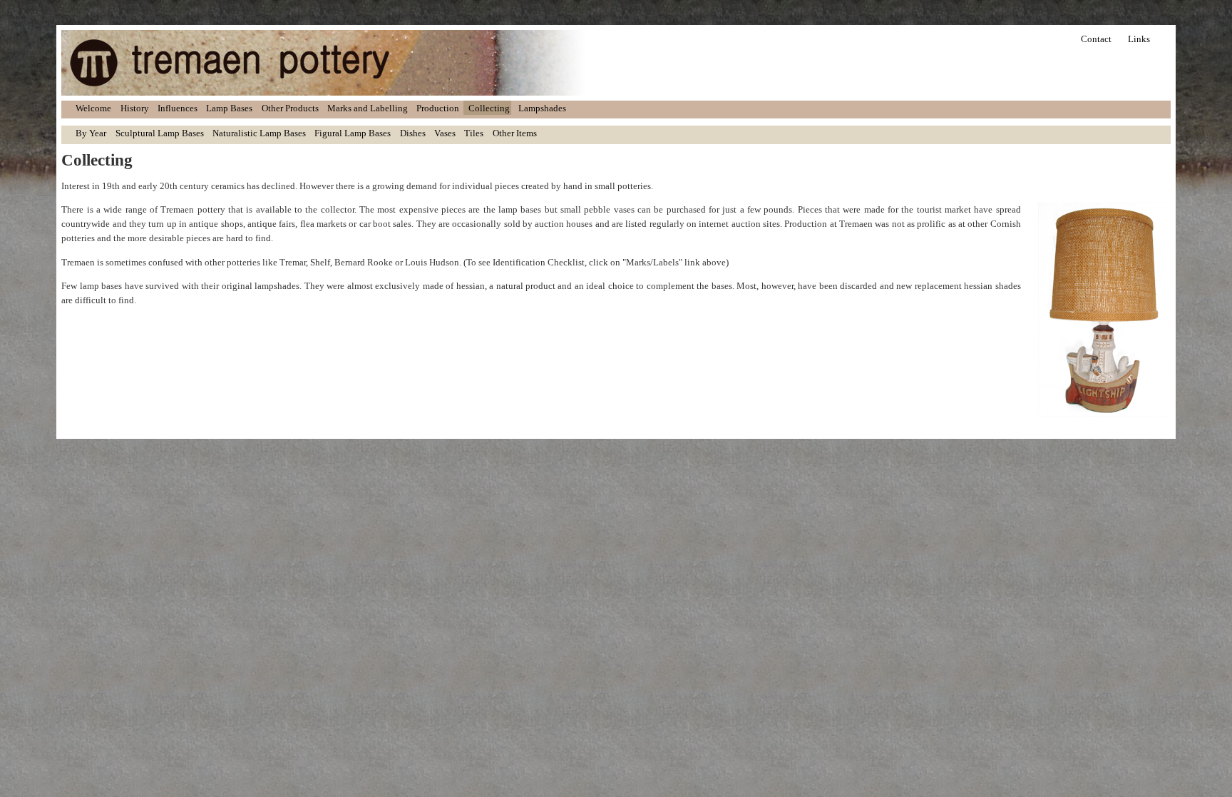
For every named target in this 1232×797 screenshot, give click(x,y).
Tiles (473, 133)
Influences (177, 108)
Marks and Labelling (367, 108)
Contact (1096, 39)
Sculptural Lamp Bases (159, 133)
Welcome (93, 108)
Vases (445, 133)
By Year (91, 133)
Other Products (290, 108)
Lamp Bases (229, 108)
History (134, 108)
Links (1139, 39)
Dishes (413, 133)
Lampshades (542, 108)
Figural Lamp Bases (352, 133)
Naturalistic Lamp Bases (259, 133)
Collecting (489, 108)
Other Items (515, 133)
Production (437, 108)
